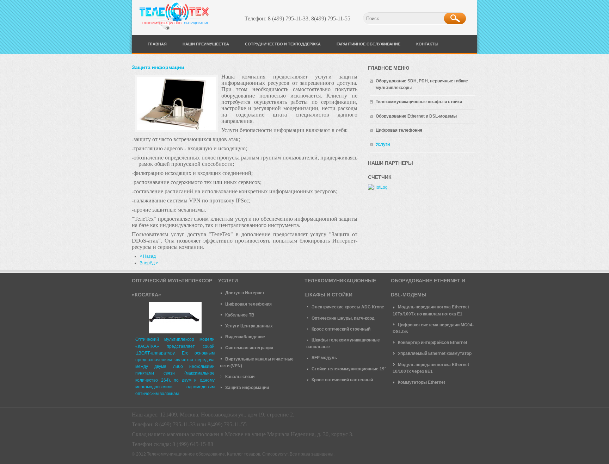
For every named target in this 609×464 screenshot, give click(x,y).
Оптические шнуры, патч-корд (343, 318)
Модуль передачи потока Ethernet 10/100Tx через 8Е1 (431, 368)
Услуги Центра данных (249, 326)
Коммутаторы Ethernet (421, 382)
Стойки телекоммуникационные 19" (349, 368)
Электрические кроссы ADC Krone (348, 307)
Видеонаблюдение (245, 336)
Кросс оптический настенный (342, 379)
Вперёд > (149, 263)
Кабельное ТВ (239, 315)
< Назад (148, 256)
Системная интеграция (249, 347)
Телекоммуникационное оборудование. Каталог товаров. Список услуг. (218, 454)
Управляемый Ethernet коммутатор (435, 353)
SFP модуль (324, 357)
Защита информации (158, 67)
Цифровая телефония (248, 304)
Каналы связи (239, 376)
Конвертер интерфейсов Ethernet (432, 342)
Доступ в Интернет (245, 292)
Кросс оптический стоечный (341, 329)
